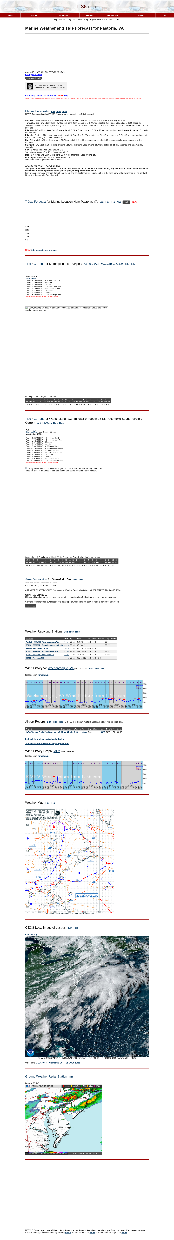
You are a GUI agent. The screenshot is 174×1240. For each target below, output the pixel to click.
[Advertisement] (87, 51)
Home (10, 15)
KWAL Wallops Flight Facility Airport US (43, 732)
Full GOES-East (72, 1063)
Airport (93, 20)
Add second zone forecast (44, 250)
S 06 (76, 732)
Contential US (56, 1063)
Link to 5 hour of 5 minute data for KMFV (44, 739)
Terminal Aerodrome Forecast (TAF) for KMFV (47, 744)
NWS (80, 20)
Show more (30, 606)
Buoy (86, 20)
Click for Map (31, 278)
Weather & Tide (112, 15)
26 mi (66, 645)
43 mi (66, 652)
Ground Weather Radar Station (46, 1076)
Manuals (141, 15)
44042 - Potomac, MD (35, 658)
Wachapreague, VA (61, 668)
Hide (58, 112)
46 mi (66, 658)
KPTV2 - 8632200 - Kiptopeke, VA (40, 655)
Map (99, 20)
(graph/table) (44, 675)
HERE (68, 1233)
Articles (34, 15)
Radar (111, 20)
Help (64, 112)
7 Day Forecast (35, 201)
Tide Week (94, 264)
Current (39, 263)
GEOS (105, 20)
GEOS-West (41, 1063)
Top (55, 20)
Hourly (126, 202)
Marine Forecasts (37, 111)
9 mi (66, 642)
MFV (56, 751)
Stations (29, 639)
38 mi (66, 648)
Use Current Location (33, 78)
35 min (70, 732)
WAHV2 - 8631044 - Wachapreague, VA (42, 642)
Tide (75, 20)
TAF (117, 20)
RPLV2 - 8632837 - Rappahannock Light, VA (44, 645)
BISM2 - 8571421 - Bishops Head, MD (42, 652)
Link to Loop (31, 934)
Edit (53, 112)
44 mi (66, 655)
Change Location (33, 75)
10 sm (84, 732)
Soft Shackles (63, 15)
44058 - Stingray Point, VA (37, 648)
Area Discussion (36, 579)
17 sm (63, 732)
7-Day (68, 20)
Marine (62, 20)
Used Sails (89, 15)
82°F (103, 732)
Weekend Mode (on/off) (112, 264)
